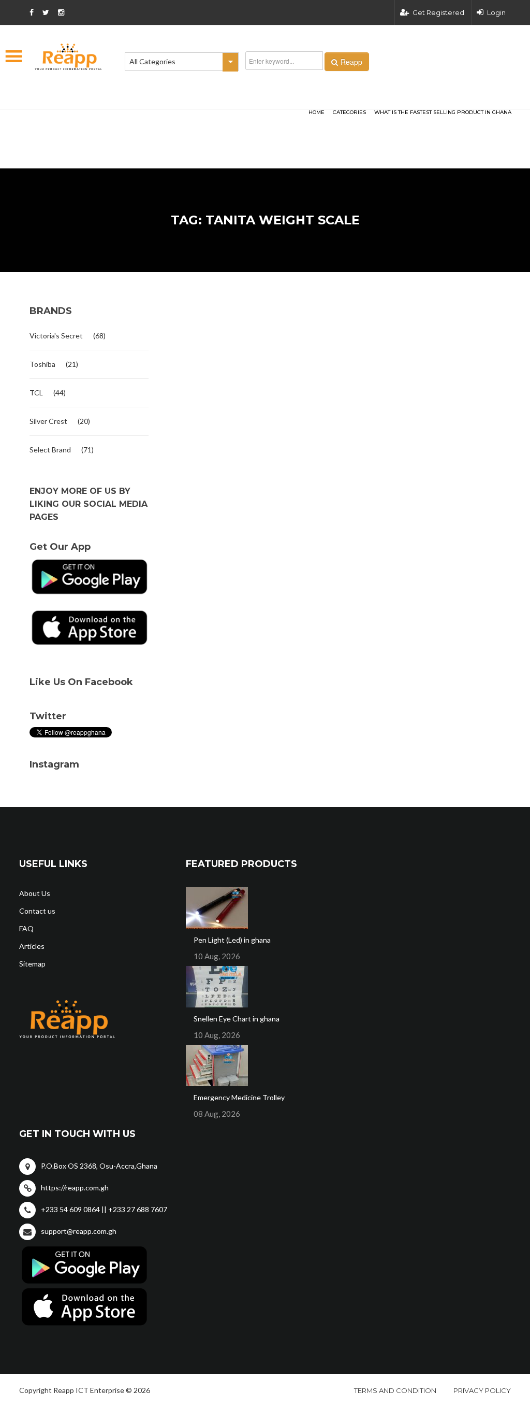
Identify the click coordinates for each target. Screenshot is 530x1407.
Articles (32, 946)
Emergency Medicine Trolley (239, 1097)
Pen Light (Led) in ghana (232, 939)
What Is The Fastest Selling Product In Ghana (442, 112)
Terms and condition (395, 1390)
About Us (34, 893)
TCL (36, 392)
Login (496, 12)
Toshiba (42, 364)
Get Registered (438, 12)
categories (349, 112)
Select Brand (50, 449)
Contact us (37, 910)
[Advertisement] (146, 122)
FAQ (26, 928)
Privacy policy (482, 1390)
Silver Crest (48, 421)
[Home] (68, 57)
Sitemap (32, 963)
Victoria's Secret (56, 335)
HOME (316, 112)
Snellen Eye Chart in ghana (236, 1018)
